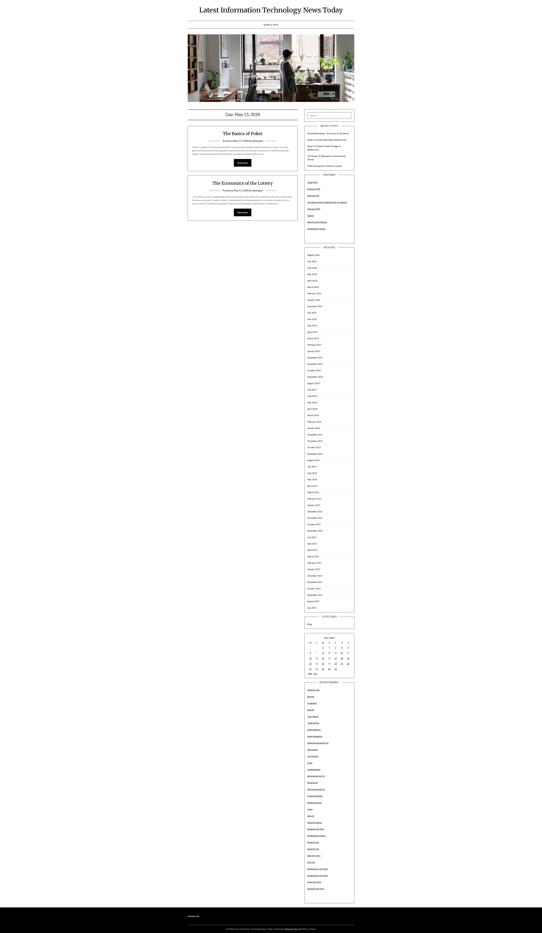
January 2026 (313, 300)
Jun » (315, 673)
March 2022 (313, 556)
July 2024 (311, 389)
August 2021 (313, 601)
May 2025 (312, 325)
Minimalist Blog (291, 929)
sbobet (310, 215)
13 (310, 658)
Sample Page (271, 24)
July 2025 (311, 312)
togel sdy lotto (314, 882)
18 (342, 658)
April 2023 (312, 486)
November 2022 (315, 518)
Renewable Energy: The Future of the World (328, 133)
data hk (310, 696)
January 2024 (313, 428)
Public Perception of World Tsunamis (324, 166)
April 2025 (312, 332)
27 (310, 669)
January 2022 (313, 569)
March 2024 (313, 415)
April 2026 (312, 280)
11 (342, 652)
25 (342, 663)
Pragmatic (312, 703)
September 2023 (315, 454)
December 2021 (314, 575)
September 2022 (315, 530)
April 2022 (312, 550)
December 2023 (314, 434)
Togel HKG (312, 182)
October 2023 (314, 447)
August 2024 (313, 383)
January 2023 (313, 505)
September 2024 (315, 377)
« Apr (309, 673)
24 (335, 663)
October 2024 (314, 370)
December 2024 (314, 357)
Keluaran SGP (313, 189)
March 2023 (313, 492)
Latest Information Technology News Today (271, 10)
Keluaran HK (313, 195)
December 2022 (314, 511)
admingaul (257, 140)
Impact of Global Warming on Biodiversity (327, 140)
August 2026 (313, 255)
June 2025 (312, 319)
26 (348, 663)
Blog (309, 624)
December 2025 (314, 306)
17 (335, 658)
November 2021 (315, 582)
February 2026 (314, 293)
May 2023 (312, 479)
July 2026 (311, 261)
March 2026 (313, 287)
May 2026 (312, 274)
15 (323, 658)
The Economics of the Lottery (242, 183)
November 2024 (315, 364)
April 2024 (312, 409)
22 (323, 663)
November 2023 (315, 441)
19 (348, 658)
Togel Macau (313, 723)
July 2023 (311, 466)
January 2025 (313, 351)
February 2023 (314, 498)
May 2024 (312, 402)
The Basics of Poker (243, 133)
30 (329, 669)
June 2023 (312, 473)
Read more (242, 163)
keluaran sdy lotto (315, 888)
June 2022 (312, 543)
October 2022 (314, 524)
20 (310, 663)
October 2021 (314, 588)
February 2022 (314, 563)
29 (323, 669)
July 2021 (311, 607)
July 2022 (311, 537)
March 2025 (313, 338)
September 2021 (315, 595)
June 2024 (312, 396)
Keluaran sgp (313, 690)
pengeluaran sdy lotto (317, 875)
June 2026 (312, 268)
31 (335, 669)
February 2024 (314, 421)
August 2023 (313, 460)
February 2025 (314, 344)
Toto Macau (313, 716)
